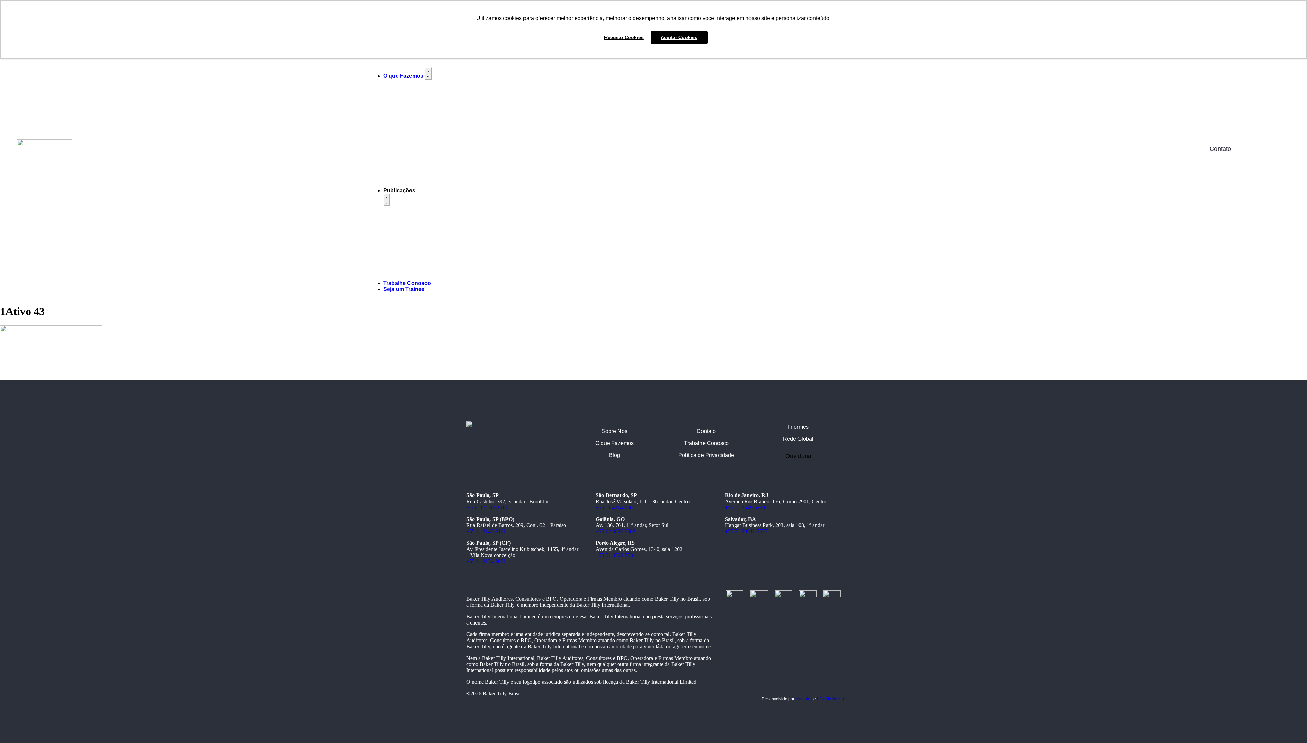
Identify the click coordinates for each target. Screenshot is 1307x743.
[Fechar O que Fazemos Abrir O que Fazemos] (428, 73)
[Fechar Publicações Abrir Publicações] (386, 200)
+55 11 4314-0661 (615, 507)
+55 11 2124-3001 (486, 561)
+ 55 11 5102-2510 (486, 507)
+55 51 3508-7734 (616, 555)
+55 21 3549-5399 (745, 507)
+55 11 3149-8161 (486, 531)
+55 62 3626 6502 (615, 531)
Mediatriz (803, 699)
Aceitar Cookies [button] (679, 37)
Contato (1220, 148)
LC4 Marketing (830, 699)
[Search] (1102, 149)
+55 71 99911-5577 (746, 531)
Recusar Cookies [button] (624, 37)
